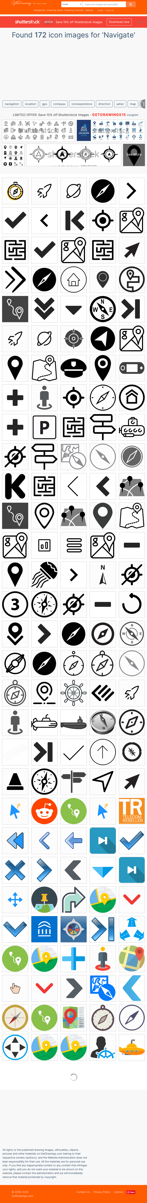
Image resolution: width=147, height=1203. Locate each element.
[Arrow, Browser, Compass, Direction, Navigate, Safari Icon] (103, 634)
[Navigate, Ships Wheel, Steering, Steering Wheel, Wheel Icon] (74, 693)
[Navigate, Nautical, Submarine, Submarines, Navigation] (44, 722)
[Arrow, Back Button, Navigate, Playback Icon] (15, 841)
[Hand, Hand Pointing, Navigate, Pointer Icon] (15, 988)
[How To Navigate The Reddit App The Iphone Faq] (44, 811)
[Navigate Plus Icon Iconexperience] (15, 398)
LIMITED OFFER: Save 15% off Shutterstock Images (51, 115)
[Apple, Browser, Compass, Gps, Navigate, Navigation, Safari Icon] (103, 191)
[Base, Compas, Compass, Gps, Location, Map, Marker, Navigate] (103, 988)
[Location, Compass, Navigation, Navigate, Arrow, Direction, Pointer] (15, 1018)
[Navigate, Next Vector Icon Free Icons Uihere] (74, 575)
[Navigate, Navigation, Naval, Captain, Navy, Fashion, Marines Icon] (44, 575)
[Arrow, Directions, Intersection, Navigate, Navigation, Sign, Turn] (74, 900)
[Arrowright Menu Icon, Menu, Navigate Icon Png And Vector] (44, 545)
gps (44, 104)
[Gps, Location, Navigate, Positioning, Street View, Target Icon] (44, 398)
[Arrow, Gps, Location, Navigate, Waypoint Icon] (103, 782)
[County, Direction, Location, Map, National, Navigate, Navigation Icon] (15, 368)
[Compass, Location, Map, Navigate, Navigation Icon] (132, 1017)
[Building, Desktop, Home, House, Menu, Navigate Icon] (74, 279)
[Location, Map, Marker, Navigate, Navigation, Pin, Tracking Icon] (103, 516)
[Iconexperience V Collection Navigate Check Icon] (132, 840)
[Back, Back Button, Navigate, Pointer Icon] (44, 841)
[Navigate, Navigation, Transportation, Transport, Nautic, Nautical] (74, 722)
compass (59, 104)
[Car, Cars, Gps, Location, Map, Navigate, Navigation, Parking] (44, 427)
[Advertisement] (73, 68)
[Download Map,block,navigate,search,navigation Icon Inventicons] (44, 368)
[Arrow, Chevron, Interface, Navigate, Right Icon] (74, 988)
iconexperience (82, 104)
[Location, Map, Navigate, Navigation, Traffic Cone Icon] (15, 782)
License (118, 1191)
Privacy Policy (102, 1191)
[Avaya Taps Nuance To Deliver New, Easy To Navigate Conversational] (132, 811)
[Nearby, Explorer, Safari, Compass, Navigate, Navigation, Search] (74, 1018)
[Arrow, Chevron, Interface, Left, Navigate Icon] (74, 870)
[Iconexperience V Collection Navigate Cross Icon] (15, 870)
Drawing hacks (55, 10)
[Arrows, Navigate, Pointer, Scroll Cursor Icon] (15, 900)
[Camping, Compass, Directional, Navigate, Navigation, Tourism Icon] (132, 752)
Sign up (110, 10)
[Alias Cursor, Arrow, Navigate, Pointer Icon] (15, 811)
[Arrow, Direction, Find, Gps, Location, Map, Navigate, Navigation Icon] (103, 339)
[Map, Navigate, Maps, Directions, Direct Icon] (44, 1047)
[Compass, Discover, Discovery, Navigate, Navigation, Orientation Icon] (44, 604)
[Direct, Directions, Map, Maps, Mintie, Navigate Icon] (103, 900)
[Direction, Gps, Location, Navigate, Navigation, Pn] (103, 398)
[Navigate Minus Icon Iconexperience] (132, 545)
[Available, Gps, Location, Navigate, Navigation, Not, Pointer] (15, 457)
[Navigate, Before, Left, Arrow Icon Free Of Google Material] (44, 220)
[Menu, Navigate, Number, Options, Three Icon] (15, 604)
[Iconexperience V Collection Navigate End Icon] (103, 929)
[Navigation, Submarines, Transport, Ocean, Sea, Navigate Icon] (132, 427)
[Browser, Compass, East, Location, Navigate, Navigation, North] (103, 309)
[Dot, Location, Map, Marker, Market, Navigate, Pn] (44, 516)
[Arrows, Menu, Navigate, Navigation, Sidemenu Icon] (74, 545)
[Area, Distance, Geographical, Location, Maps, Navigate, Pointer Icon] (15, 309)
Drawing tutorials (74, 10)
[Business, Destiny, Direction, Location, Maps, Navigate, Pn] (44, 900)
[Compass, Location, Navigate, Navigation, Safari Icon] (74, 663)
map (133, 104)
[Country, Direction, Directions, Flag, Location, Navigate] (74, 782)
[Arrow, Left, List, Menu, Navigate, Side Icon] (103, 693)
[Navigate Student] (44, 929)
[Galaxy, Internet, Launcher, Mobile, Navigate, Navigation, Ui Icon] (74, 191)
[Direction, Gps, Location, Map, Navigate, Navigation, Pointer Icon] (15, 1047)
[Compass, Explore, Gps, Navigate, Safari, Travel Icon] (15, 693)
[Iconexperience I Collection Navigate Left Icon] (74, 486)
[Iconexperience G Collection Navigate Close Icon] (103, 870)
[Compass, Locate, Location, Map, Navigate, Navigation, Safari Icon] (103, 663)
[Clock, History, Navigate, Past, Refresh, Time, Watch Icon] (132, 604)
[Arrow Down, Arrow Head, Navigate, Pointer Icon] (132, 899)
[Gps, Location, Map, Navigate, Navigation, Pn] (103, 368)
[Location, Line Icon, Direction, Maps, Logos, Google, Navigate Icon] (132, 338)
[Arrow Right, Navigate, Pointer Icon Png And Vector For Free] (132, 191)
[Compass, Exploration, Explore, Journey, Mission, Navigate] (132, 722)
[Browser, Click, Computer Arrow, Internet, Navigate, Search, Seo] (132, 250)
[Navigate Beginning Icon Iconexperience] (74, 220)
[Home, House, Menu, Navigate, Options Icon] (132, 397)
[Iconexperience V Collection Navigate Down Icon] (15, 929)
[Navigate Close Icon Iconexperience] (74, 309)
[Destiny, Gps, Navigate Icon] (132, 279)
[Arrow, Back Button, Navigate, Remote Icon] (74, 841)
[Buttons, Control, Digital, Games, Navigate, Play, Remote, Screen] (132, 368)
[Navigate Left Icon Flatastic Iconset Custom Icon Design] (132, 988)
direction (104, 104)
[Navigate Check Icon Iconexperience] (15, 220)
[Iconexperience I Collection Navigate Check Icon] (74, 752)
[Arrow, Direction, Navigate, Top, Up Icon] (103, 752)
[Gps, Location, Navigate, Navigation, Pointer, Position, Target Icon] (103, 220)
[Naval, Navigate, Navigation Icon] (74, 368)
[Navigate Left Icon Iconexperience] (103, 486)
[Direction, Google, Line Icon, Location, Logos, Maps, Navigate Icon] (132, 220)
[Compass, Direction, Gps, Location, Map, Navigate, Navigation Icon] (103, 1018)
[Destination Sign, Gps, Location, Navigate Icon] (103, 279)
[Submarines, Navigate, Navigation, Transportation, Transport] (132, 1047)
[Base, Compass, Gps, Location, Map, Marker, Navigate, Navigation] (74, 457)
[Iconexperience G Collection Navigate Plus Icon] (74, 959)
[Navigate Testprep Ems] (74, 929)
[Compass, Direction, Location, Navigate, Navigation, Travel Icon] (132, 456)
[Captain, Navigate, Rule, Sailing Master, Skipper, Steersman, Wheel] (103, 1047)
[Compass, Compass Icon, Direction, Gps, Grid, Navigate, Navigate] (15, 191)
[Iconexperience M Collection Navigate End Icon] (15, 752)
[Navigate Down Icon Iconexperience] (44, 309)
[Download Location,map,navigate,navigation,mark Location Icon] (132, 486)
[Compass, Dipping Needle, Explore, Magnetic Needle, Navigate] (103, 457)
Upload (89, 10)
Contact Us (83, 1191)
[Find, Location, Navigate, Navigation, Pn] (44, 693)
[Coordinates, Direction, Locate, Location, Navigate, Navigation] (103, 575)
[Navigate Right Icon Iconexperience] (44, 634)
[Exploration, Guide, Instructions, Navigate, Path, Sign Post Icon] (103, 427)
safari (120, 104)
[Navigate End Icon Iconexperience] (132, 309)
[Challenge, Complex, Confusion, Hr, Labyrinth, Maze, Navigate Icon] (15, 250)
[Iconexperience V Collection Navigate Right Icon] (44, 870)
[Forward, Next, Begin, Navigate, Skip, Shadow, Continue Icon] (15, 279)
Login (100, 10)
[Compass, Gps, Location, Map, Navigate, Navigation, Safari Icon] (132, 634)
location (30, 104)
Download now (119, 22)
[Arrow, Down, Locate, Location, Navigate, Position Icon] (15, 634)
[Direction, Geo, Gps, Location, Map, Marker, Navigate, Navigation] (132, 958)
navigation (12, 104)
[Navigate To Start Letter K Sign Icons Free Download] (15, 486)
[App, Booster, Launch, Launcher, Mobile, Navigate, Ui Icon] (44, 191)
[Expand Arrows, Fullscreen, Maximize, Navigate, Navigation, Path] (132, 929)
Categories (40, 10)
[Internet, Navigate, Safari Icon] (15, 663)
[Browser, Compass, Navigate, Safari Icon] (103, 722)
